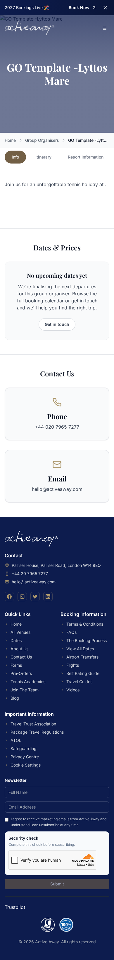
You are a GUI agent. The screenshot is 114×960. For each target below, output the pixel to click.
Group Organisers (42, 140)
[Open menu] (104, 28)
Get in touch (57, 324)
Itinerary (43, 156)
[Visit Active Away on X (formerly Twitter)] (35, 596)
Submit (57, 883)
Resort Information (85, 156)
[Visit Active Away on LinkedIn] (48, 596)
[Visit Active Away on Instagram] (22, 596)
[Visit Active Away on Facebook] (9, 596)
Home (10, 140)
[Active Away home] (29, 28)
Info (15, 156)
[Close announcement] (105, 8)
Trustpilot (15, 907)
